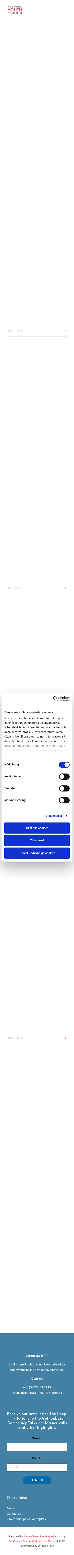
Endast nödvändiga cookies (37, 853)
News (10, 1508)
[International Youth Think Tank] (15, 10)
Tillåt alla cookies (37, 828)
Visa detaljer (54, 815)
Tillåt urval (37, 840)
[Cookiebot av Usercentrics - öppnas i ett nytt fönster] (53, 698)
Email (37, 1458)
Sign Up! (37, 1480)
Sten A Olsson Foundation (38, 1536)
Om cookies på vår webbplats (26, 1519)
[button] (65, 10)
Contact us (14, 1513)
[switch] (64, 776)
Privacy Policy (46, 1541)
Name (37, 1438)
